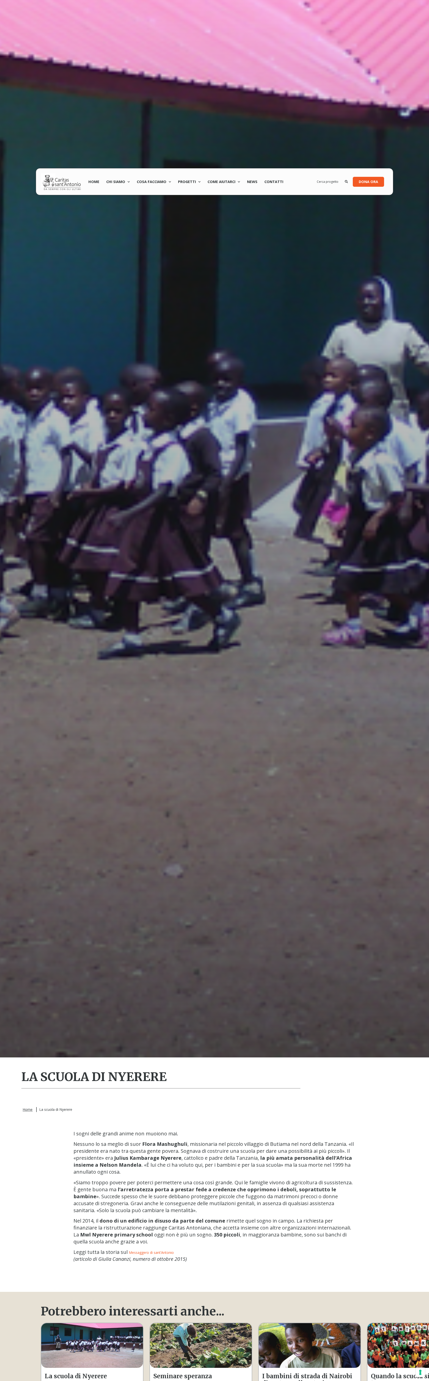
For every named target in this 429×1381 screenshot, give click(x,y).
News (252, 181)
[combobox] (331, 181)
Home (93, 181)
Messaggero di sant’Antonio (151, 1252)
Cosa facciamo (151, 181)
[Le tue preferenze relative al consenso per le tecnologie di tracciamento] (420, 1372)
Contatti (273, 181)
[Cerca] (346, 181)
